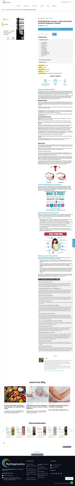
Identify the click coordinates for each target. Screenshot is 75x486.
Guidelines (57, 279)
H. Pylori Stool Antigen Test (30, 477)
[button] (4, 431)
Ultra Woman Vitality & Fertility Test (31, 466)
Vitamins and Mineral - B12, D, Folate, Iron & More (43, 475)
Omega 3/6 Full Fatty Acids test (43, 473)
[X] (54, 474)
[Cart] (71, 2)
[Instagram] (56, 474)
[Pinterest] (61, 474)
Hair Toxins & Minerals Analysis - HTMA (31, 474)
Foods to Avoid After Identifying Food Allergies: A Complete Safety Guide (14, 407)
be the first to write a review (37, 454)
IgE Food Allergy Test (41, 471)
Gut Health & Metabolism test (31, 470)
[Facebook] (51, 474)
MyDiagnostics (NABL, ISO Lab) (45, 18)
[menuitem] (18, 6)
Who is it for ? (51, 279)
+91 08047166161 (55, 467)
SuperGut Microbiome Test (30, 472)
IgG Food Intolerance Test (30, 468)
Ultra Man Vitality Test (30, 464)
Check (54, 34)
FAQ (39, 279)
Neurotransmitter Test (41, 477)
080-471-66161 (64, 2)
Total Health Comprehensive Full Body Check (43, 465)
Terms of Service (58, 483)
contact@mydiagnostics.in (8, 475)
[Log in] (68, 2)
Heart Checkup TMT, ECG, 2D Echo (43, 469)
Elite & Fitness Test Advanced (31, 479)
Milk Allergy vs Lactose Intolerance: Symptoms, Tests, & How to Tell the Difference (37, 407)
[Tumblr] (59, 474)
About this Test (44, 279)
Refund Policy (64, 483)
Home (3, 9)
